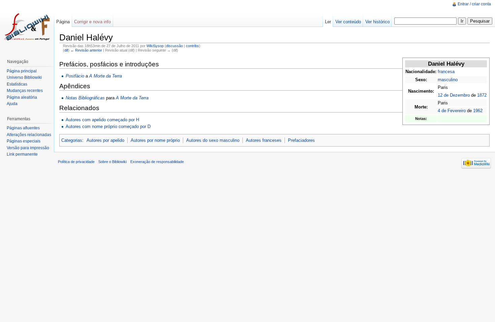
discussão (174, 46)
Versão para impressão (28, 148)
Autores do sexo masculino (212, 140)
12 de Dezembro (454, 95)
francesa (446, 71)
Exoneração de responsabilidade (157, 162)
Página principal (22, 71)
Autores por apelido (105, 140)
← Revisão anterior (86, 50)
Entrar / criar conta (474, 4)
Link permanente (22, 154)
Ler (328, 21)
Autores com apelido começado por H (102, 119)
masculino (448, 79)
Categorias (71, 140)
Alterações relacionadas (29, 134)
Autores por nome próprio (155, 140)
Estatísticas (17, 84)
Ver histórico (377, 21)
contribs (192, 46)
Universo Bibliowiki (24, 77)
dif (66, 50)
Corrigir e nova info (92, 21)
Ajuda (12, 103)
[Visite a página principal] (27, 27)
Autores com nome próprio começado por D (108, 126)
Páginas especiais (23, 141)
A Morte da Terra (105, 75)
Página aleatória (22, 97)
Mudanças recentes (25, 90)
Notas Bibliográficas (85, 97)
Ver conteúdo (348, 21)
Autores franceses (264, 140)
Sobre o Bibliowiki (112, 162)
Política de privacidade (76, 162)
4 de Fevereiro (452, 110)
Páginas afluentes (23, 128)
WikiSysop (155, 46)
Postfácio (75, 75)
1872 (482, 95)
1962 (478, 110)
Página (63, 21)
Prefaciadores (301, 140)
